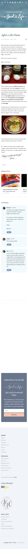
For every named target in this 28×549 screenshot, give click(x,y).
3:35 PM (12, 238)
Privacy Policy (4, 470)
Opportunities (5, 458)
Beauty (3, 447)
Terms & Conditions (6, 468)
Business (3, 440)
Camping (3, 452)
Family (2, 438)
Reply (9, 232)
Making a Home (5, 463)
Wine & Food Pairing (6, 526)
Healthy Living (5, 445)
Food (2, 524)
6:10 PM (11, 251)
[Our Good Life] (14, 15)
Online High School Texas (8, 477)
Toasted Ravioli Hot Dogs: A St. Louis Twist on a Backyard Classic (10, 190)
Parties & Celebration (6, 521)
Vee (8, 251)
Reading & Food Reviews (7, 528)
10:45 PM (14, 207)
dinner (4, 164)
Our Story (3, 461)
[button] (26, 39)
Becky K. (9, 207)
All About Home (5, 516)
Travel (2, 449)
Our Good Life (21, 542)
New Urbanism (5, 465)
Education (3, 442)
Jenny (8, 238)
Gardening (4, 519)
